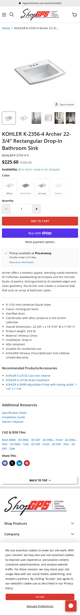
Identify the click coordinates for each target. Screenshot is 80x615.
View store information (21, 262)
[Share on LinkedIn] (19, 463)
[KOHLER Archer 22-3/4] (9, 118)
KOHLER (7, 155)
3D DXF (35, 440)
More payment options (40, 242)
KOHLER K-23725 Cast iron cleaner (28, 375)
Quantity (7, 200)
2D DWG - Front (53, 440)
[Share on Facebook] (5, 463)
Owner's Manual (12, 421)
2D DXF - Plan (60, 444)
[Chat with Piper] (71, 606)
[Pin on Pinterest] (27, 463)
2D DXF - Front (40, 444)
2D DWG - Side (19, 444)
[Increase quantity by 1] (36, 209)
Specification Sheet (14, 413)
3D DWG (23, 440)
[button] (49, 590)
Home (6, 28)
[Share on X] (12, 463)
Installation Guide (13, 417)
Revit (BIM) (9, 440)
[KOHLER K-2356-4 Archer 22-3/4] (23, 118)
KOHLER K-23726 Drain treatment (27, 380)
